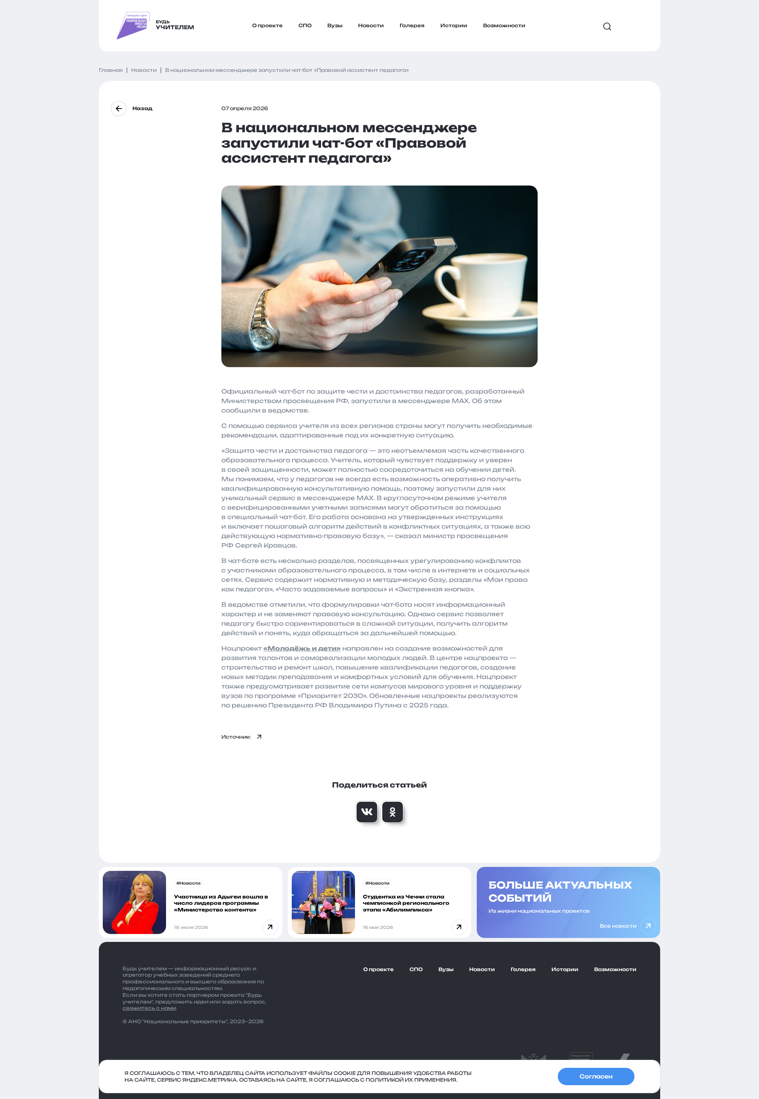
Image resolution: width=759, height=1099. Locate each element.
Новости (371, 25)
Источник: (236, 737)
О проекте (267, 25)
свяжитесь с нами (149, 1008)
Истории (453, 25)
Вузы (334, 25)
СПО (305, 25)
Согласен (596, 1076)
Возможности (504, 25)
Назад (142, 108)
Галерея (412, 25)
